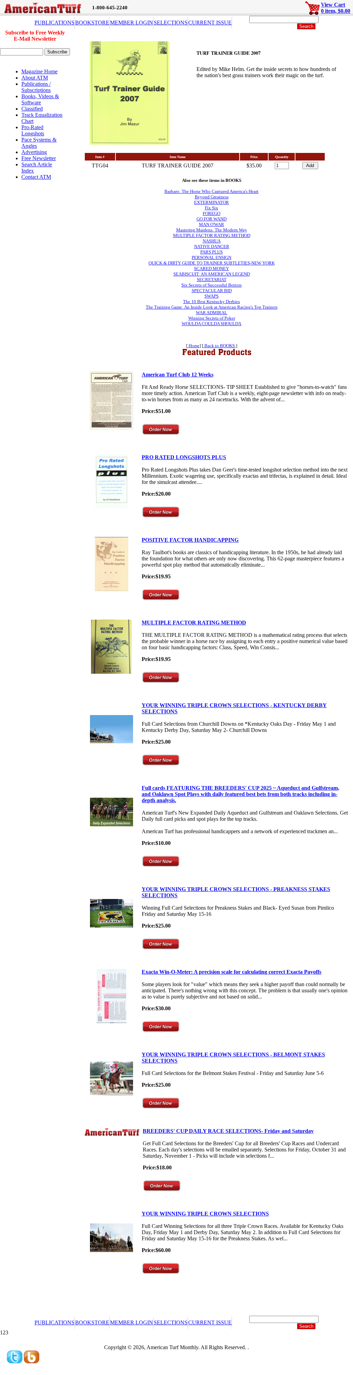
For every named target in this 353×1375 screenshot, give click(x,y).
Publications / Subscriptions (36, 87)
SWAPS (211, 296)
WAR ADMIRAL (211, 312)
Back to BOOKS (219, 345)
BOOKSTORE (92, 22)
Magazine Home (39, 71)
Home (194, 345)
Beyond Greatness (212, 196)
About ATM (34, 78)
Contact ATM (36, 177)
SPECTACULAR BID (212, 290)
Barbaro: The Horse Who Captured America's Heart (211, 191)
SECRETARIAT (211, 279)
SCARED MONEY (211, 268)
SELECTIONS (171, 22)
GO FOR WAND (211, 218)
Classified (32, 109)
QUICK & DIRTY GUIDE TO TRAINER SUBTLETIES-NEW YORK (212, 263)
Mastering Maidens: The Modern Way (211, 229)
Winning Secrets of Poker (211, 318)
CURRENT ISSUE (210, 22)
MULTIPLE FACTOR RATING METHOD (211, 235)
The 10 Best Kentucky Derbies (211, 301)
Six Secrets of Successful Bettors (211, 285)
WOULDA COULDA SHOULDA (211, 323)
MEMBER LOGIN (131, 22)
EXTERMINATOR (211, 202)
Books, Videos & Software (40, 99)
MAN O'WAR (211, 224)
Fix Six (211, 207)
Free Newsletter (38, 158)
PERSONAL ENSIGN (211, 257)
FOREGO (211, 213)
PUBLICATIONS (54, 22)
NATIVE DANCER (211, 246)
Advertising (34, 152)
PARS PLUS (211, 252)
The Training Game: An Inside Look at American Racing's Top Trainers (212, 307)
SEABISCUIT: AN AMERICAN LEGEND (211, 274)
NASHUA (212, 241)
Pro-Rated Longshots (32, 130)
